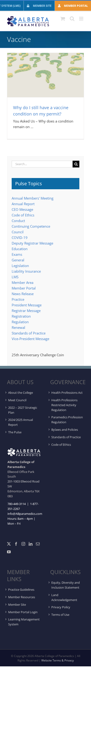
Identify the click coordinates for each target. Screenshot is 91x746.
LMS (15, 277)
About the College (20, 392)
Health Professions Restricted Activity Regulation (64, 405)
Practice (18, 299)
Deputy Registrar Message (32, 243)
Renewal (18, 327)
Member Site (17, 604)
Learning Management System (24, 621)
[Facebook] (16, 544)
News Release (23, 293)
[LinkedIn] (30, 544)
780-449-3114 (16, 504)
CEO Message (22, 209)
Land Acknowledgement (64, 597)
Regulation (20, 321)
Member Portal (24, 288)
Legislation (20, 265)
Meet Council (17, 400)
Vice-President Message (30, 338)
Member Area (22, 282)
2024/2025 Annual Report (20, 422)
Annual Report (23, 203)
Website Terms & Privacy (57, 660)
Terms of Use (60, 614)
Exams (17, 254)
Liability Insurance (26, 271)
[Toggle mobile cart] (62, 18)
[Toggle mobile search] (72, 18)
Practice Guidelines (21, 589)
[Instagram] (23, 544)
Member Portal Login (23, 612)
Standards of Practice (29, 333)
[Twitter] (9, 544)
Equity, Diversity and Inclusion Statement (65, 585)
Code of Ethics (23, 215)
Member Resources (21, 597)
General (18, 260)
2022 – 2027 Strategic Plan (22, 410)
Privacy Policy (60, 607)
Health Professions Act (67, 392)
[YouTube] (9, 552)
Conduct (18, 220)
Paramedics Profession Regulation (67, 419)
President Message (27, 305)
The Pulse (14, 432)
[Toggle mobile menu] (81, 18)
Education (20, 248)
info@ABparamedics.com (24, 514)
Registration (21, 316)
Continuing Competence (31, 226)
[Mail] (38, 544)
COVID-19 (20, 237)
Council (18, 232)
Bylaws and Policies (64, 429)
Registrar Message (26, 310)
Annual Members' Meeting (32, 198)
